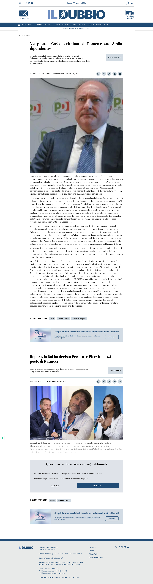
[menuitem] (24, 24)
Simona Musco (115, 370)
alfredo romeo (63, 319)
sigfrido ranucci (64, 500)
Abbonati (130, 18)
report (52, 500)
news (52, 319)
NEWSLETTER (24, 17)
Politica (28, 36)
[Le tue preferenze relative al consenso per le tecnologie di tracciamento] (2, 438)
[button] (128, 3)
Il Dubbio (22, 36)
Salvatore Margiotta (79, 319)
